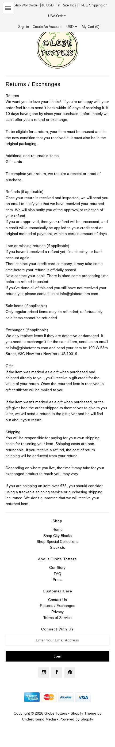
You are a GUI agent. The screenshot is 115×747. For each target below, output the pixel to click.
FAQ (57, 574)
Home (57, 529)
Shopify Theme (83, 713)
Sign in (23, 27)
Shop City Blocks (57, 535)
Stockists (57, 547)
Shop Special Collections (57, 541)
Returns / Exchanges (57, 605)
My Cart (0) (90, 27)
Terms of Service (57, 617)
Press (57, 579)
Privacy (57, 612)
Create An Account (47, 27)
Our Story (57, 567)
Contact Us (57, 599)
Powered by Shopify (76, 719)
